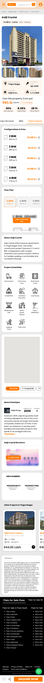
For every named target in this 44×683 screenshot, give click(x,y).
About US (28, 667)
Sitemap (6, 667)
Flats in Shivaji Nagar (13, 625)
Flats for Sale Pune (14, 600)
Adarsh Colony (24, 12)
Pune (11, 4)
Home (4, 12)
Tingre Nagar (12, 12)
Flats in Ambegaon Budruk (14, 645)
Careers (6, 669)
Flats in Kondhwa (11, 623)
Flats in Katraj (10, 611)
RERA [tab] (21, 121)
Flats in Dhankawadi (12, 634)
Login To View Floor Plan (21, 220)
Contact (37, 667)
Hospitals (29, 388)
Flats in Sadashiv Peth (13, 620)
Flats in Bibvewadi (12, 642)
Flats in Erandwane (12, 628)
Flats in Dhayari (11, 648)
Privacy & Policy (17, 667)
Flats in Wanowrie (12, 614)
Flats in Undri (10, 639)
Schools (14, 388)
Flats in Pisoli (10, 617)
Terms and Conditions (19, 669)
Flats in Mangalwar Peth (14, 637)
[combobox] (21, 4)
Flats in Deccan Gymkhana (14, 631)
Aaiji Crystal (35, 12)
